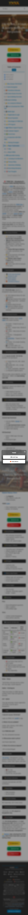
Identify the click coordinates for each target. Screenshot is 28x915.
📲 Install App (14, 457)
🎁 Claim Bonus (14, 461)
